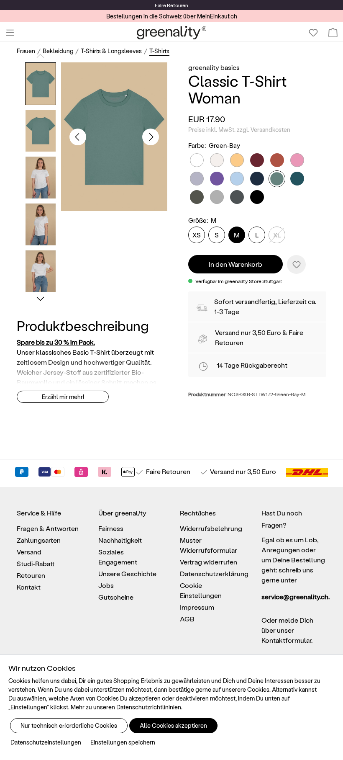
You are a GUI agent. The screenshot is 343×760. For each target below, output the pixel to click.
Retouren (31, 575)
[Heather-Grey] (217, 197)
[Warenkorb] (333, 33)
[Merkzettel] (313, 33)
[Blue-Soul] (237, 178)
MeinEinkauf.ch (217, 16)
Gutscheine (115, 597)
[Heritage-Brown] (277, 160)
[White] (196, 160)
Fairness (110, 528)
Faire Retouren (168, 471)
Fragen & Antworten (48, 528)
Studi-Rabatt (36, 563)
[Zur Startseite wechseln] (172, 32)
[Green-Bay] (277, 178)
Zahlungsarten (39, 540)
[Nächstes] (150, 137)
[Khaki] (196, 197)
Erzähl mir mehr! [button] (63, 396)
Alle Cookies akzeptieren (173, 725)
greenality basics (214, 67)
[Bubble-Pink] (297, 160)
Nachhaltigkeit (120, 540)
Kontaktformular (286, 640)
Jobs (106, 585)
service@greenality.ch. (293, 596)
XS (196, 235)
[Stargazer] (297, 178)
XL (277, 235)
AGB (187, 619)
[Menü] (10, 33)
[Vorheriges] (77, 137)
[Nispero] (237, 160)
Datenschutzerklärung (214, 573)
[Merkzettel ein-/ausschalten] (296, 264)
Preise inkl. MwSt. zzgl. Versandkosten (239, 129)
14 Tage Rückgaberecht (252, 365)
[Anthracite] (237, 197)
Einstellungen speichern (122, 742)
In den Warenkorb (235, 264)
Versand (227, 332)
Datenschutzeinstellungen (45, 742)
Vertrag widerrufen (208, 562)
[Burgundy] (257, 160)
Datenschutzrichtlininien (148, 707)
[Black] (257, 197)
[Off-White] (217, 160)
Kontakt (29, 587)
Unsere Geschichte (127, 573)
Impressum (197, 607)
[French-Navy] (257, 178)
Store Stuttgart (265, 281)
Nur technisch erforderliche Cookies (68, 725)
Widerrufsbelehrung (211, 528)
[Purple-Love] (217, 178)
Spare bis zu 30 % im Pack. (56, 342)
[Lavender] (196, 178)
